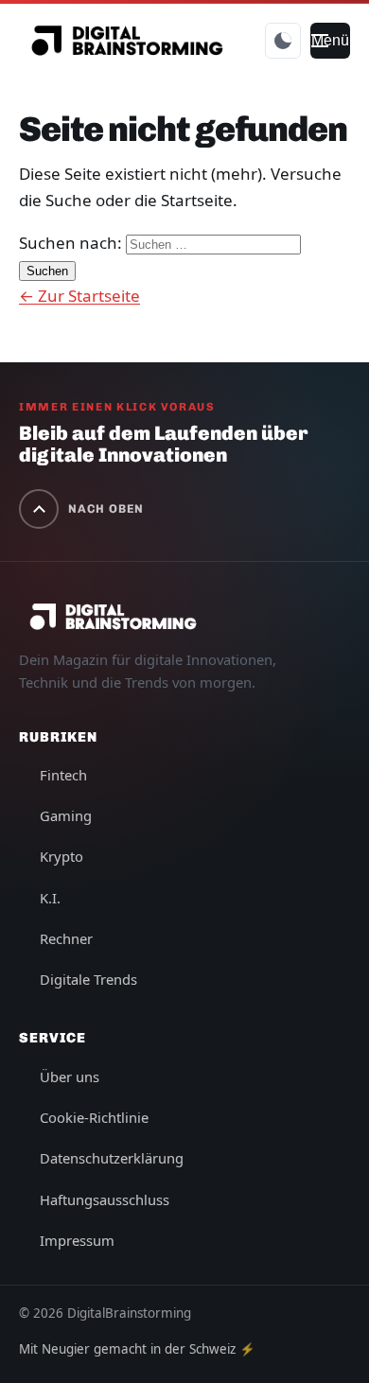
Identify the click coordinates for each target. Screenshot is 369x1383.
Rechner (66, 938)
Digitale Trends (88, 979)
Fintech (63, 774)
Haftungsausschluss (104, 1199)
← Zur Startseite (79, 295)
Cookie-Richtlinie (94, 1117)
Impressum (77, 1240)
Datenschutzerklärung (112, 1157)
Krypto (61, 856)
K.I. (50, 897)
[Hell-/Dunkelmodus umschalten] (283, 41)
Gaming (66, 815)
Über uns (69, 1076)
